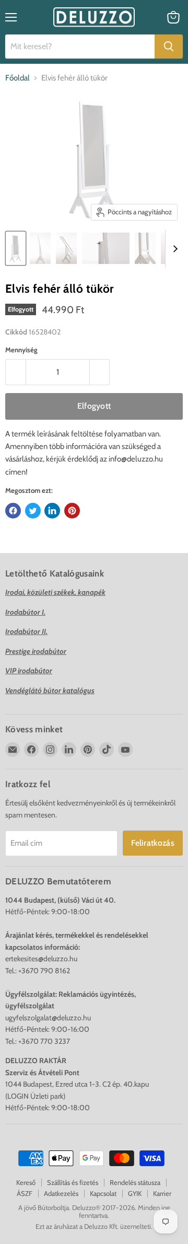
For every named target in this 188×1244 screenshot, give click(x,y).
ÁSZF (24, 1193)
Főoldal (17, 78)
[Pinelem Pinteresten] (72, 511)
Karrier (162, 1193)
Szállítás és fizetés (72, 1182)
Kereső (26, 1182)
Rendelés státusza (135, 1182)
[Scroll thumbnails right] (173, 248)
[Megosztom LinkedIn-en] (52, 511)
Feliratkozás (152, 843)
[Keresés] (169, 46)
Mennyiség (21, 350)
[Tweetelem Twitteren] (33, 511)
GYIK (135, 1193)
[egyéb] (16, 248)
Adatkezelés (61, 1193)
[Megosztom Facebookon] (13, 511)
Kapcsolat (103, 1193)
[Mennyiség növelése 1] (100, 372)
